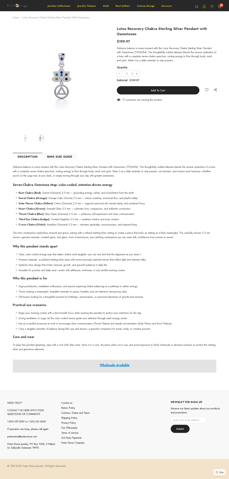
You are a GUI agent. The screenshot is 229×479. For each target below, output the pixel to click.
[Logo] (17, 6)
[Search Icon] (196, 6)
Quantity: (122, 67)
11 (123, 100)
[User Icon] (204, 6)
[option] (62, 77)
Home (16, 17)
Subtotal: (122, 80)
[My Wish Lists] (211, 6)
